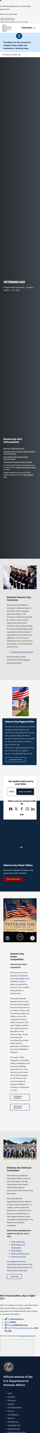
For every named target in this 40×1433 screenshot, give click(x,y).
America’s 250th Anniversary (13, 448)
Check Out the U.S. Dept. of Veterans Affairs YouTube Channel (19, 452)
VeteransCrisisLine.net (27, 1336)
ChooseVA (11, 1397)
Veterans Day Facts (18, 1256)
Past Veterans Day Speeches (22, 652)
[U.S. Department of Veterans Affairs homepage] (8, 28)
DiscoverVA (12, 1400)
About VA (11, 1418)
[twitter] (16, 809)
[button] (14, 22)
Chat (17, 1325)
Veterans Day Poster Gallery (26, 467)
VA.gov (10, 1393)
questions (14, 1261)
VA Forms (11, 1411)
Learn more (20, 747)
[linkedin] (33, 809)
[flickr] (21, 814)
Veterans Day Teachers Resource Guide (17, 462)
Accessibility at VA (14, 1425)
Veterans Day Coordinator (17, 1270)
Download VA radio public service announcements (15, 458)
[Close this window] (17, 1347)
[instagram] (27, 809)
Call (15, 1319)
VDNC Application (18, 1241)
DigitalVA (11, 1404)
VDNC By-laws (16, 1250)
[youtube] (10, 809)
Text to (10, 1322)
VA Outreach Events (15, 1407)
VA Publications (13, 1414)
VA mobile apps (13, 1422)
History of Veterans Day (20, 1253)
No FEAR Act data (14, 1429)
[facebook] (21, 809)
